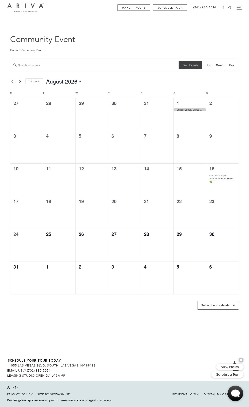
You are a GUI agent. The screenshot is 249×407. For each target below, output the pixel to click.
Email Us (14, 371)
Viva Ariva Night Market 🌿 (221, 180)
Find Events (190, 65)
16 (211, 168)
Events (14, 50)
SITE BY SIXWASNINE (53, 394)
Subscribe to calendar (216, 305)
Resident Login (185, 394)
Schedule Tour (170, 8)
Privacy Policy (20, 394)
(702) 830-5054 (204, 7)
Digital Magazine (219, 394)
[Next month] (20, 81)
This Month (34, 81)
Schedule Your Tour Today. (35, 361)
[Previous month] (12, 81)
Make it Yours (134, 8)
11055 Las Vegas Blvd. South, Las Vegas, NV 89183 (51, 365)
